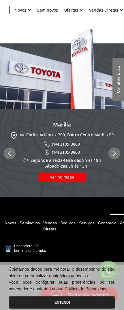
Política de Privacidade (86, 288)
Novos (10, 223)
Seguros (68, 223)
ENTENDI (62, 302)
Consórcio (107, 223)
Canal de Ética (118, 79)
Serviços (87, 223)
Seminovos (30, 223)
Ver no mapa (62, 177)
